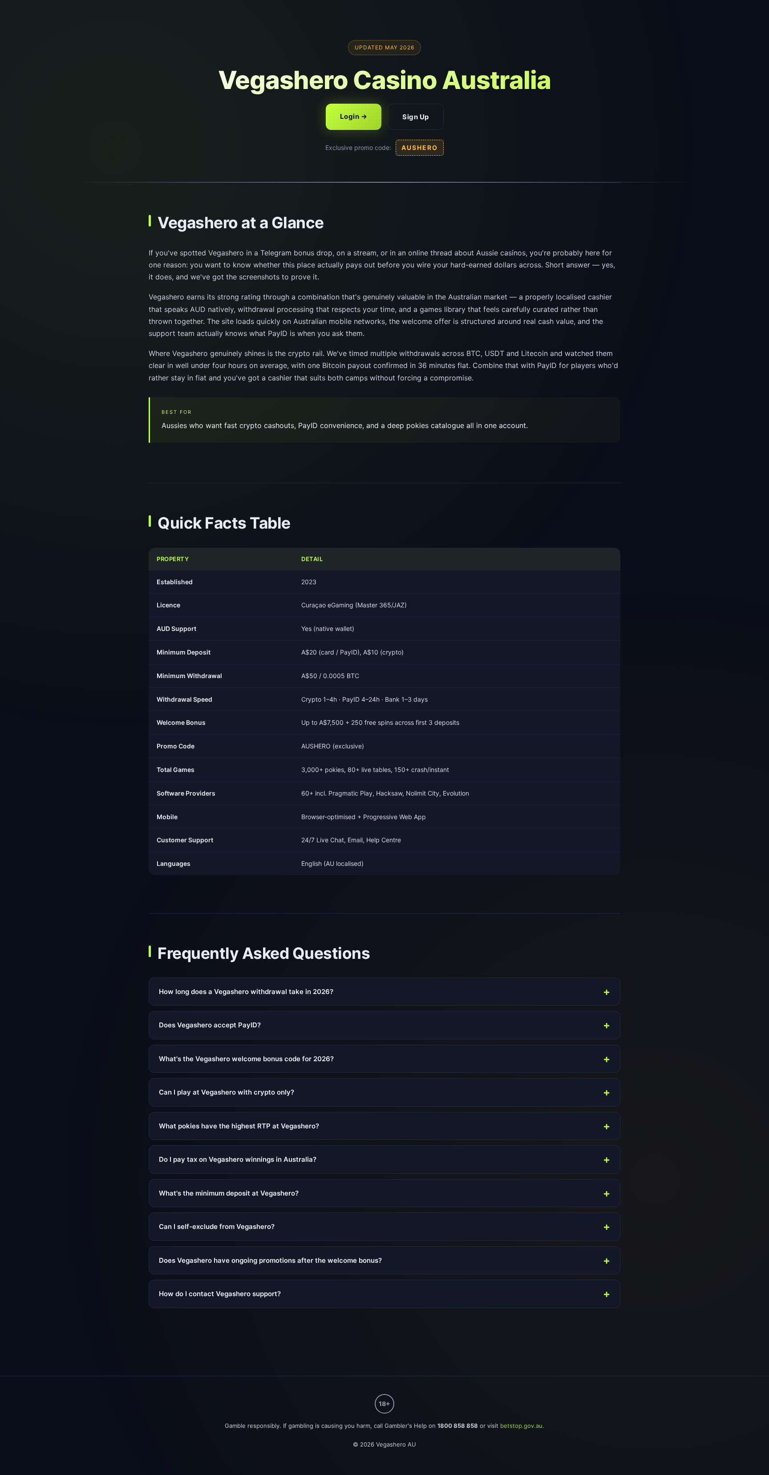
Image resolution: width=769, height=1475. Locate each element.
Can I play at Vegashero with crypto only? (226, 1092)
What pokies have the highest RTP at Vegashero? (239, 1126)
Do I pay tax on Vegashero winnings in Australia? (237, 1159)
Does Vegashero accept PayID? (210, 1025)
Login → (354, 116)
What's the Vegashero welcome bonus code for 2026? (246, 1059)
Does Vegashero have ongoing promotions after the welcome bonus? (270, 1260)
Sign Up (415, 117)
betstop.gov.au (521, 1425)
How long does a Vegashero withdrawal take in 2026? (246, 991)
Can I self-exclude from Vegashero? (217, 1226)
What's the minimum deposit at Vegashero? (229, 1193)
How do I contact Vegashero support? (220, 1293)
